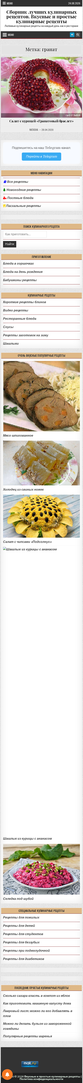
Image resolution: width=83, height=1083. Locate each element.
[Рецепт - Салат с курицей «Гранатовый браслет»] (41, 87)
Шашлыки (11, 343)
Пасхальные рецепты (23, 206)
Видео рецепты (15, 310)
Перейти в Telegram (41, 156)
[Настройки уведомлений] (7, 1074)
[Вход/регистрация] (72, 34)
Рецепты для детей (19, 926)
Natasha (34, 130)
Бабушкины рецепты (20, 280)
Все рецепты (17, 182)
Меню (10, 3)
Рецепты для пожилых (21, 917)
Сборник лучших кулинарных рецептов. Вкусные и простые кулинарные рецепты (41, 16)
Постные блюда (20, 198)
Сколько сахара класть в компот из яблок (36, 996)
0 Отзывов (74, 115)
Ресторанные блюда (19, 319)
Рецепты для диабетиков (23, 959)
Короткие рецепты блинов (24, 302)
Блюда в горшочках (18, 263)
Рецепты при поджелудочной (26, 950)
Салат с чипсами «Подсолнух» (27, 542)
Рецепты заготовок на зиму (25, 335)
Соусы (8, 327)
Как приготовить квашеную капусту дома (37, 1003)
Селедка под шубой (18, 899)
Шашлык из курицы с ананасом (27, 838)
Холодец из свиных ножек (23, 489)
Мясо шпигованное (18, 435)
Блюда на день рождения (43, 67)
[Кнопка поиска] (77, 34)
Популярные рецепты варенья (27, 1036)
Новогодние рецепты (23, 190)
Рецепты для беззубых (21, 942)
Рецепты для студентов (23, 934)
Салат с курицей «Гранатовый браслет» (41, 121)
